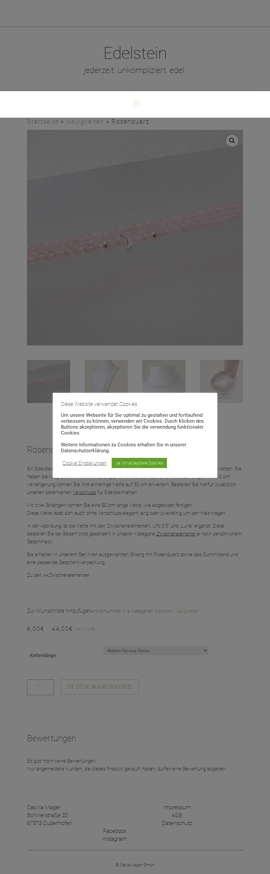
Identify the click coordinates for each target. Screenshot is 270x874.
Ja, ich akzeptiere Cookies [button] (139, 463)
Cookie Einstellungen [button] (85, 463)
